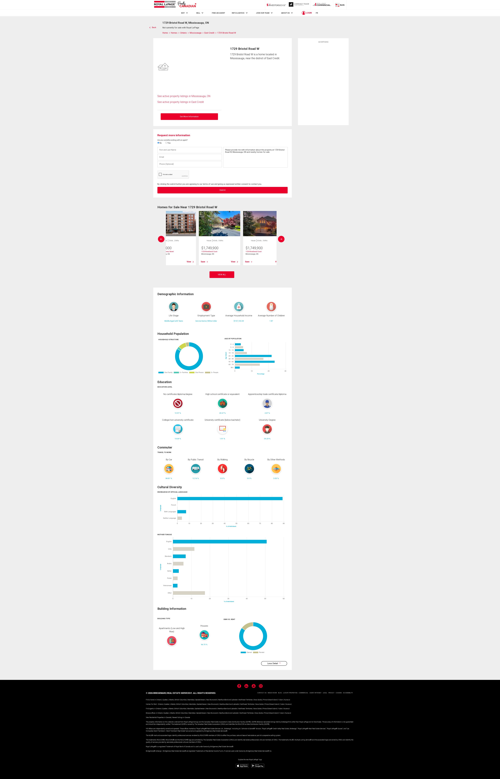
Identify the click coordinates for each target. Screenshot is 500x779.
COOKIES (339, 693)
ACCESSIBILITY (348, 693)
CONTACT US (261, 693)
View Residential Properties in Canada (158, 717)
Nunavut (287, 700)
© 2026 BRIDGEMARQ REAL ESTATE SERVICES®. (169, 693)
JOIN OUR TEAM (262, 13)
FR (317, 13)
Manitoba (191, 700)
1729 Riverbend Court (209, 251)
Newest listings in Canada (181, 717)
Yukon (281, 700)
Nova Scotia (258, 700)
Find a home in (151, 700)
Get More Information (189, 117)
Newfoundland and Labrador (228, 700)
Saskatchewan (200, 700)
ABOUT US (285, 13)
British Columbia (180, 700)
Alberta (171, 700)
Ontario (158, 700)
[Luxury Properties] (299, 4)
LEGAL (325, 693)
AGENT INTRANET (315, 693)
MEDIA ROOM (272, 693)
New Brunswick (211, 700)
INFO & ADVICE (238, 13)
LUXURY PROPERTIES (290, 693)
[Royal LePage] (175, 4)
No (160, 143)
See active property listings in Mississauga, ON (183, 96)
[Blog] (340, 5)
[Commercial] (322, 5)
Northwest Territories (246, 700)
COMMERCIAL (303, 693)
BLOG (280, 693)
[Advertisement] (323, 84)
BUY (183, 13)
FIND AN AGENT (218, 13)
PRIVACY (331, 693)
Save (203, 262)
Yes (169, 143)
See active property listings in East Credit (180, 102)
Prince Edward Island (270, 700)
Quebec (165, 700)
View (189, 262)
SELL (198, 13)
